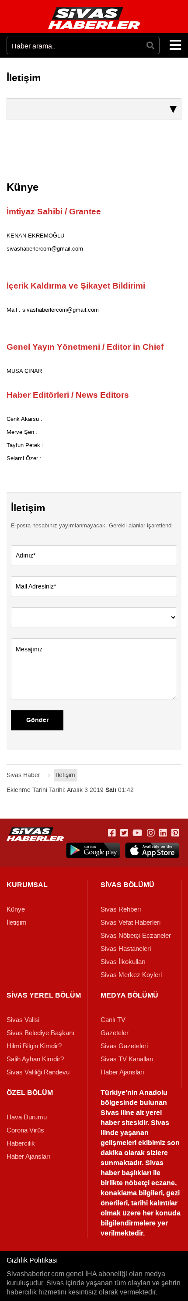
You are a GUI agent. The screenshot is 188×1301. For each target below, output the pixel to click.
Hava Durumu (27, 1117)
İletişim (17, 922)
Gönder (37, 720)
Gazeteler (115, 1033)
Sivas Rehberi (121, 909)
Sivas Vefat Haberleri (130, 922)
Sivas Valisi (23, 1019)
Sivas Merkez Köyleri (131, 975)
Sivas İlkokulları (123, 961)
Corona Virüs (25, 1130)
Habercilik (21, 1143)
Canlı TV (113, 1019)
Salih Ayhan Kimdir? (35, 1059)
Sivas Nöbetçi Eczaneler (136, 935)
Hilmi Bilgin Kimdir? (34, 1046)
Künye (16, 909)
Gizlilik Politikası (32, 1260)
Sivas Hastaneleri (126, 948)
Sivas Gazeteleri (124, 1046)
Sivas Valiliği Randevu (38, 1072)
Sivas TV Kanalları (127, 1059)
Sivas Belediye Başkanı (40, 1033)
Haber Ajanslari (122, 1072)
